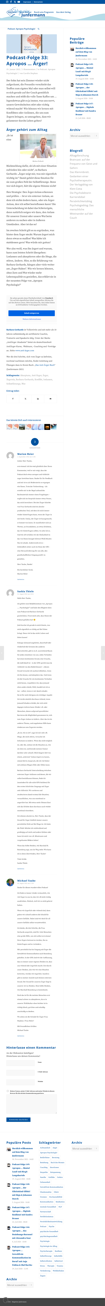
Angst (55, 1148)
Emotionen (54, 1167)
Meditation (60, 1202)
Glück (56, 1192)
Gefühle (51, 1177)
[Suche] (38, 28)
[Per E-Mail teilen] (50, 399)
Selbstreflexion (46, 1261)
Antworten (20, 579)
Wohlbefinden (58, 1271)
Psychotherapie (46, 1251)
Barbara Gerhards (24, 379)
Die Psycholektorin (80, 193)
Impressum (27, 2)
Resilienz (58, 1251)
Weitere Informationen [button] (32, 319)
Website (40, 1081)
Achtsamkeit (45, 1148)
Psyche (51, 1226)
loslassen (47, 379)
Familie (43, 1177)
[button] (5, 1300)
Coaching (44, 1167)
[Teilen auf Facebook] (13, 399)
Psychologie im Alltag (48, 1246)
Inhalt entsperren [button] (31, 313)
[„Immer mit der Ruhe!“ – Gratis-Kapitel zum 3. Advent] (35, 427)
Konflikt (38, 379)
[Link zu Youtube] (19, 2)
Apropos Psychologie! (48, 1153)
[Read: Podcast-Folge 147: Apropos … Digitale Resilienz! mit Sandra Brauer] (72, 104)
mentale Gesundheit (48, 1207)
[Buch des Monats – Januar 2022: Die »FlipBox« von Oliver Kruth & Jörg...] (2, 653)
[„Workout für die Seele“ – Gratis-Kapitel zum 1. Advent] (41, 427)
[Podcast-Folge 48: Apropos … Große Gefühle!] (28, 427)
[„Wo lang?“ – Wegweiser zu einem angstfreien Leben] (22, 427)
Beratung (55, 1157)
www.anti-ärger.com (24, 350)
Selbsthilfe (58, 1256)
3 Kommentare (28, 69)
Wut (23, 383)
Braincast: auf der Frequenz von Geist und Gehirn (83, 164)
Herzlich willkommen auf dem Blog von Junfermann (86, 52)
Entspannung (55, 1172)
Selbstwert (58, 1261)
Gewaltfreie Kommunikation (51, 1187)
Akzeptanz (25, 375)
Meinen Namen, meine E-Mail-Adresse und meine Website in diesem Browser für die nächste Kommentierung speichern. (32, 1092)
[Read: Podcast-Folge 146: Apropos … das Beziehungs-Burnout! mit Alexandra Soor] (8, 1228)
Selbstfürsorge (13, 383)
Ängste (42, 1276)
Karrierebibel (77, 197)
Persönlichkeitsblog (81, 201)
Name (40, 1062)
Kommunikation (46, 1202)
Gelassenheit (45, 1182)
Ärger (45, 375)
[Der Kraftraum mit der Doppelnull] (47, 427)
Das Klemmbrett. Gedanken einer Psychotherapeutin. (81, 176)
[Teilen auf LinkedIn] (38, 399)
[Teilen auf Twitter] (25, 399)
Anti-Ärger (36, 375)
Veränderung (45, 1271)
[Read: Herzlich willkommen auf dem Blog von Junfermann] (72, 49)
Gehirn (60, 1177)
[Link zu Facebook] (11, 2)
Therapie (50, 1266)
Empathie (44, 1172)
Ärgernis (10, 379)
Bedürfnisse (45, 1157)
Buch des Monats (57, 1162)
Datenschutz (38, 2)
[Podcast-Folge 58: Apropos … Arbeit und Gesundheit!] (9, 427)
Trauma (60, 1266)
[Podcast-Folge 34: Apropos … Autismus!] (103, 653)
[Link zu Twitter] (15, 2)
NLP (60, 1207)
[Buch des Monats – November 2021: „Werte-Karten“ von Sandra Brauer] (53, 427)
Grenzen (43, 1197)
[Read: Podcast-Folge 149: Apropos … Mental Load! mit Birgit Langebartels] (72, 65)
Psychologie (45, 1241)
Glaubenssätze (45, 1192)
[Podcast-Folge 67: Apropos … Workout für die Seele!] (16, 427)
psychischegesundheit (48, 1236)
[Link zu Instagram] (7, 2)
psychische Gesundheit (49, 1231)
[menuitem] (27, 2)
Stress (42, 1266)
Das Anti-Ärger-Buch (44, 365)
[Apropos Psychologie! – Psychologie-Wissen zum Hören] (31, 43)
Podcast (43, 1226)
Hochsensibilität (55, 1197)
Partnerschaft (45, 1212)
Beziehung (44, 1162)
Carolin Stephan (30, 73)
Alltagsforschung (79, 155)
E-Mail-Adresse (43, 1072)
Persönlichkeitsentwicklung (51, 1221)
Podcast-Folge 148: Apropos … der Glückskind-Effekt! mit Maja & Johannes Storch (22, 1191)
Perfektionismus (46, 1216)
